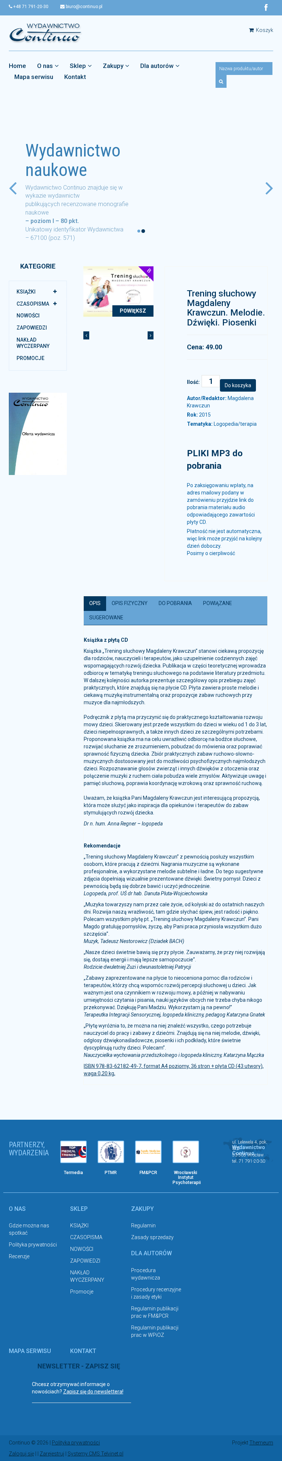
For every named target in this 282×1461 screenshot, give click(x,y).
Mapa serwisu (33, 76)
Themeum (261, 1443)
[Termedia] (73, 1152)
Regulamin (143, 1225)
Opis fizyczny (130, 603)
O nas (45, 65)
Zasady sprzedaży (152, 1237)
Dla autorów (157, 65)
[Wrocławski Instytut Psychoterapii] (186, 1152)
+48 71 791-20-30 (30, 6)
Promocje (30, 358)
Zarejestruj (52, 1454)
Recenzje (19, 1256)
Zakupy (113, 65)
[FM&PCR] (148, 1152)
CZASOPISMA (33, 304)
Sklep (78, 65)
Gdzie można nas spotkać (29, 1229)
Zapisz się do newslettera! (93, 1392)
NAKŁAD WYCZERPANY (33, 343)
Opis (95, 603)
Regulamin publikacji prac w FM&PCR (154, 1312)
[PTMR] (111, 1152)
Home (17, 65)
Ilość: (193, 382)
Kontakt (75, 76)
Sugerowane (106, 617)
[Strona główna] (45, 33)
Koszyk (264, 30)
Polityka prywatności (33, 1245)
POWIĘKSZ (133, 311)
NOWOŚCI (28, 316)
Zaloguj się (21, 1454)
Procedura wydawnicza (145, 1274)
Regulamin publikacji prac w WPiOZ (154, 1331)
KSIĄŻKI (26, 292)
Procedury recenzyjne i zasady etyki (156, 1293)
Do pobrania (175, 603)
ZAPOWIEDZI (32, 328)
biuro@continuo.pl (83, 6)
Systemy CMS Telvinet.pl (95, 1454)
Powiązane (217, 603)
